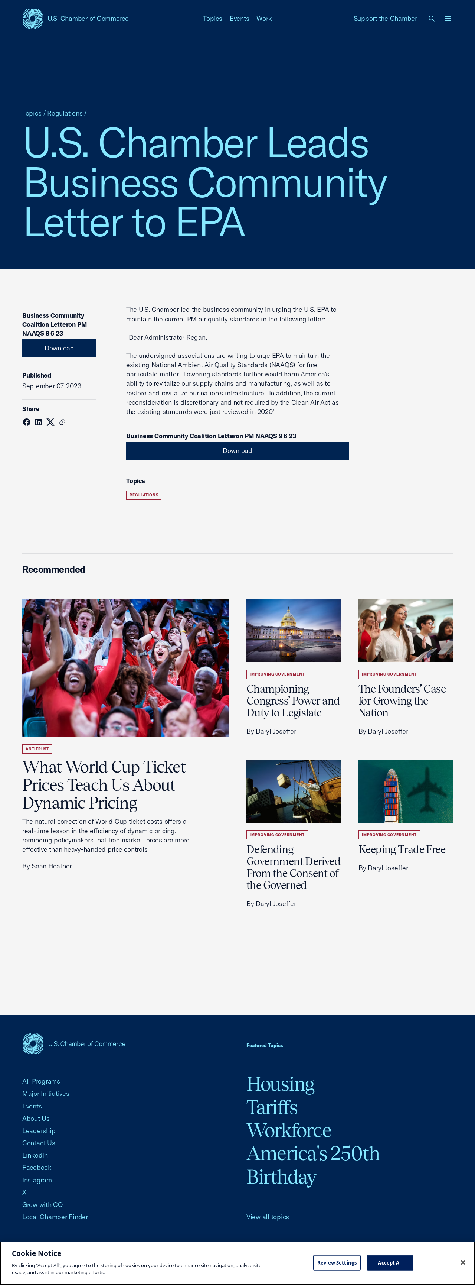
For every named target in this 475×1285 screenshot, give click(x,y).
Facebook (37, 1167)
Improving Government (277, 674)
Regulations (64, 113)
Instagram (37, 1180)
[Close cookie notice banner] (463, 1262)
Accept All (390, 1262)
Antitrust (37, 749)
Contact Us (38, 1143)
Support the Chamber (385, 18)
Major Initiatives (45, 1093)
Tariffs (272, 1107)
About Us (36, 1118)
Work (264, 18)
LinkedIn (35, 1155)
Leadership (38, 1130)
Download (59, 348)
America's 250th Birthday (313, 1165)
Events (239, 18)
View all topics (267, 1217)
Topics (212, 18)
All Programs (41, 1081)
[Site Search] (432, 18)
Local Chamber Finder (55, 1217)
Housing (280, 1083)
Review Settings (337, 1262)
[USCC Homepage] (73, 1043)
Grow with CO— (45, 1204)
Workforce (288, 1130)
